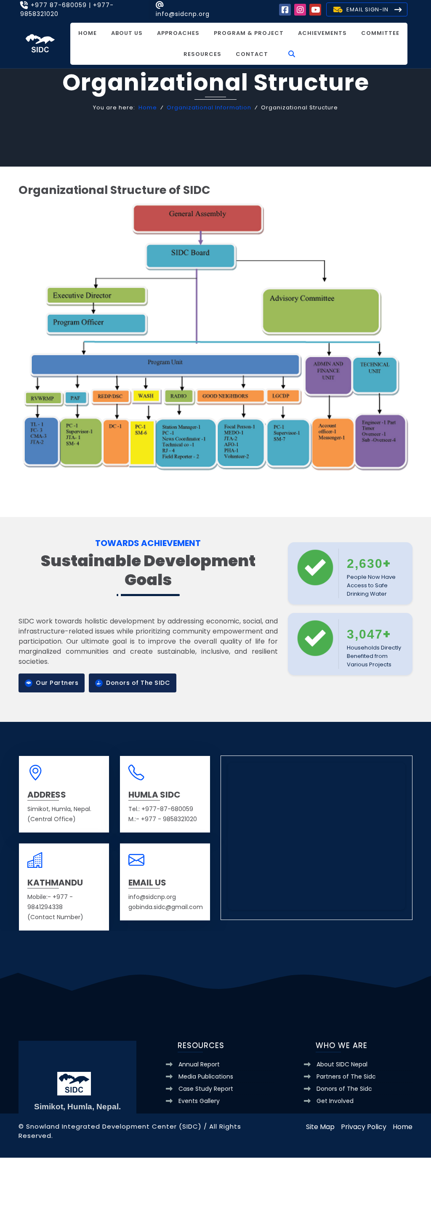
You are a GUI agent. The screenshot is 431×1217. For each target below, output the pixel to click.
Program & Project (249, 33)
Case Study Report (205, 1088)
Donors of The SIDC (138, 683)
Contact (252, 54)
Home (87, 33)
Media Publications (205, 1076)
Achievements (322, 33)
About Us (127, 33)
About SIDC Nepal (342, 1064)
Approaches (178, 33)
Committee (380, 33)
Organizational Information (209, 107)
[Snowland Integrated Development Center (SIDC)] (40, 43)
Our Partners (57, 683)
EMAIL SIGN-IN (367, 9)
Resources (202, 54)
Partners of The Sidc (346, 1076)
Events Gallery (199, 1101)
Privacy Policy (363, 1127)
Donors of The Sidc (344, 1088)
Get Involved (335, 1101)
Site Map (320, 1127)
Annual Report (199, 1064)
